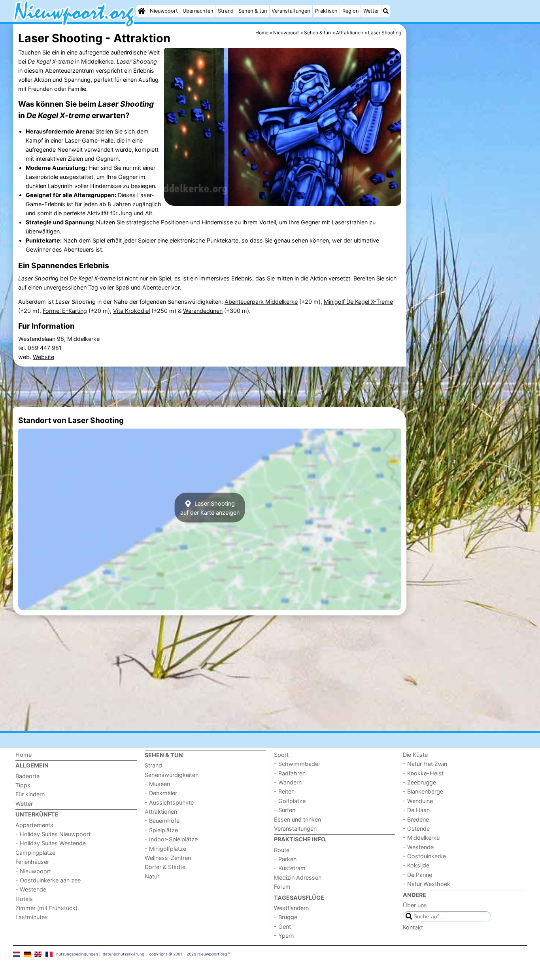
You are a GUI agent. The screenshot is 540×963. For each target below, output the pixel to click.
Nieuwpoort (164, 11)
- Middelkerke (421, 837)
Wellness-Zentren (168, 857)
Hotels (24, 898)
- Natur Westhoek (426, 883)
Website (43, 357)
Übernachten (198, 11)
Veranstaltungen (291, 11)
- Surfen (284, 810)
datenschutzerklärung (123, 954)
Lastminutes (31, 917)
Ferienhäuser (32, 861)
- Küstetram (290, 868)
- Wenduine (418, 800)
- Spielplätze (161, 830)
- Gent (282, 926)
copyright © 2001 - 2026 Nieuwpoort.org (188, 954)
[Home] (141, 11)
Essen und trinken (297, 819)
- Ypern (284, 935)
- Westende (30, 889)
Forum (282, 886)
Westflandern (291, 908)
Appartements (34, 825)
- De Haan (416, 810)
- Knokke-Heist (423, 773)
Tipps (22, 785)
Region (350, 11)
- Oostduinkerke (424, 856)
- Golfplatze (290, 800)
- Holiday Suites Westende (50, 843)
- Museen (157, 784)
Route (281, 849)
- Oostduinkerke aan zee (48, 880)
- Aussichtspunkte (169, 802)
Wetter (371, 11)
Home (23, 754)
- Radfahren (290, 773)
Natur (152, 876)
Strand (226, 11)
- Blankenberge (423, 791)
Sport (281, 754)
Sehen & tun (252, 11)
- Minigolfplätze (165, 848)
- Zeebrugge (419, 782)
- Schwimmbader (297, 763)
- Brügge (285, 917)
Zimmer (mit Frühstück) (46, 908)
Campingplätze (35, 852)
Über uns (415, 905)
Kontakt (413, 927)
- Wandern (288, 782)
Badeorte (27, 776)
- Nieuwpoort (33, 871)
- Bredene (416, 819)
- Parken (285, 859)
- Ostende (416, 828)
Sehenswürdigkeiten (171, 774)
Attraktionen (161, 811)
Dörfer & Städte (165, 866)
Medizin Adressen (297, 877)
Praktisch (326, 11)
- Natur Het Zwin (425, 763)
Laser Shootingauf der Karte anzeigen (210, 507)
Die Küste (415, 754)
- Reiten (284, 791)
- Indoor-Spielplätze (171, 839)
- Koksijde (416, 865)
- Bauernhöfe (162, 820)
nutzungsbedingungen (77, 954)
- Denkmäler (161, 793)
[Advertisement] (467, 205)
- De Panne (417, 874)
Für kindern (30, 794)
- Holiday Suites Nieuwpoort (53, 834)
